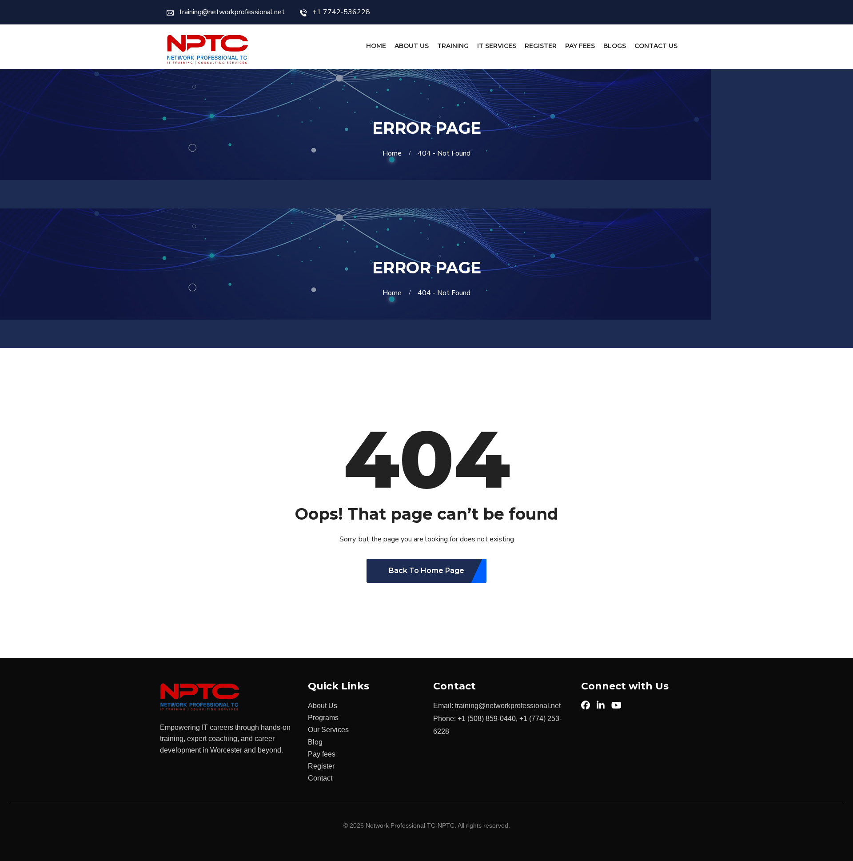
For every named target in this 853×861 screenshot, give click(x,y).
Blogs (614, 46)
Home (376, 46)
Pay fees (321, 754)
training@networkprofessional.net (232, 12)
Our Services (328, 729)
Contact (320, 778)
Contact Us (656, 46)
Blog (315, 742)
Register (541, 46)
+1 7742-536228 (341, 12)
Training (453, 46)
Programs (323, 717)
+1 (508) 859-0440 (487, 718)
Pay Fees (580, 46)
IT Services (496, 46)
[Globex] (208, 50)
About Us (412, 46)
